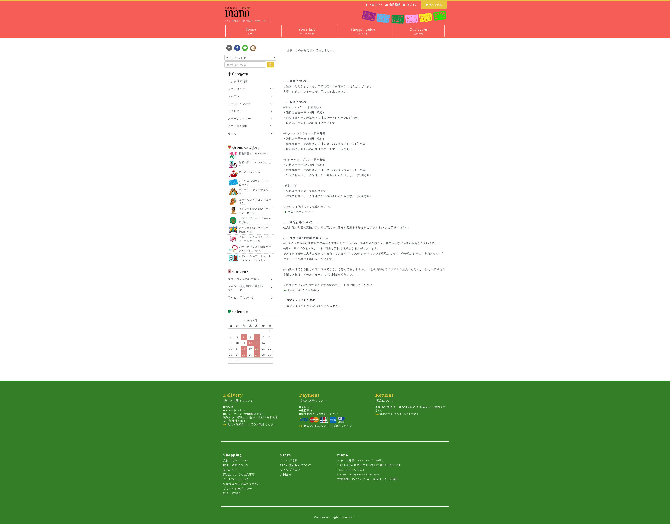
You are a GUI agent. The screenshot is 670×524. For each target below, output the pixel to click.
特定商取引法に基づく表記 (240, 484)
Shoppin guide (363, 31)
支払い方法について (236, 460)
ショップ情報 (288, 460)
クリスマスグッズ (249, 172)
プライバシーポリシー (237, 488)
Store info (307, 31)
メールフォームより (316, 274)
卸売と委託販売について (296, 465)
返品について (231, 469)
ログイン (412, 4)
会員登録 (394, 4)
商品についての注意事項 (302, 285)
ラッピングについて (236, 479)
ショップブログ (290, 469)
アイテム (435, 4)
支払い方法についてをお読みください (327, 425)
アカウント (376, 4)
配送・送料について (299, 211)
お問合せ (286, 474)
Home (251, 31)
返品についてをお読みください (399, 414)
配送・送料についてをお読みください (251, 424)
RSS (226, 493)
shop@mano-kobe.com (364, 474)
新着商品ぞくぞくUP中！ (254, 153)
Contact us (419, 31)
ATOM (235, 493)
